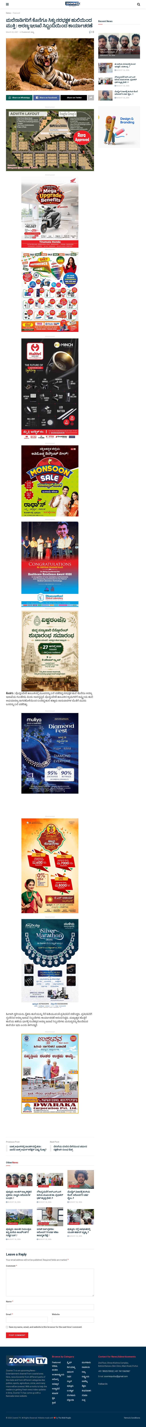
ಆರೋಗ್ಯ (55, 1379)
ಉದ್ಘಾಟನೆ (56, 1388)
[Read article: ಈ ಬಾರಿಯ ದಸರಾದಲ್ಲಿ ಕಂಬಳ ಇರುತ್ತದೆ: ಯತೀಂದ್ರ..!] (105, 68)
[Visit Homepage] (73, 4)
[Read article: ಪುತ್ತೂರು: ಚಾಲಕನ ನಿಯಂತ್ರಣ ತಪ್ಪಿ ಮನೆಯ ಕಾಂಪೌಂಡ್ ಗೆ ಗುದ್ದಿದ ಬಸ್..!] (19, 1216)
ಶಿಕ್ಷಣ (84, 1386)
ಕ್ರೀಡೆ (54, 1403)
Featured (16, 13)
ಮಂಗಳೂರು (86, 1362)
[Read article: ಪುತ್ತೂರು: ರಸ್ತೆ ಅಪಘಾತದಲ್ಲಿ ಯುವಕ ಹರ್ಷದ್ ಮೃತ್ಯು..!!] (80, 1216)
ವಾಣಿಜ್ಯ (84, 1381)
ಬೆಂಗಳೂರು (71, 1395)
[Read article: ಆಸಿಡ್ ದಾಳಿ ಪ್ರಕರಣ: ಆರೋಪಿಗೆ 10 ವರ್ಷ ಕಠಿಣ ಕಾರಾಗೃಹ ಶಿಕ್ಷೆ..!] (50, 1216)
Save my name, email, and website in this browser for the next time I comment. (45, 1327)
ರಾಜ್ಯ (32, 32)
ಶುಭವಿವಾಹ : (87, 1390)
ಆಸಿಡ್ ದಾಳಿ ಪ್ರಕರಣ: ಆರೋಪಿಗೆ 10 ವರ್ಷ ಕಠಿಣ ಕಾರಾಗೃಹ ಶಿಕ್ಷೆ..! (48, 1232)
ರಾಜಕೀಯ (86, 1367)
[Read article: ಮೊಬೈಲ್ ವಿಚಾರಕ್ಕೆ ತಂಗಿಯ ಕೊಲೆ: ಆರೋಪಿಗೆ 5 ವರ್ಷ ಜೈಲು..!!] (80, 1179)
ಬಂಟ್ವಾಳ (70, 1390)
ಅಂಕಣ (55, 1370)
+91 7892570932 (105, 1371)
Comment (11, 1265)
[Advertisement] (49, 805)
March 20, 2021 (12, 32)
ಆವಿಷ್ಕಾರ (55, 1384)
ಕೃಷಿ (53, 1398)
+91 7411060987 (122, 1371)
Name (9, 1301)
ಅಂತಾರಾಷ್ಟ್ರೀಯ (58, 1374)
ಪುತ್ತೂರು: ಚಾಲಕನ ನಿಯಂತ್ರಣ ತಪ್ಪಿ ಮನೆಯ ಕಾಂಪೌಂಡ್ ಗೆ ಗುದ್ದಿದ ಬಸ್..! (18, 1232)
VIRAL (55, 1366)
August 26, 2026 (14, 1202)
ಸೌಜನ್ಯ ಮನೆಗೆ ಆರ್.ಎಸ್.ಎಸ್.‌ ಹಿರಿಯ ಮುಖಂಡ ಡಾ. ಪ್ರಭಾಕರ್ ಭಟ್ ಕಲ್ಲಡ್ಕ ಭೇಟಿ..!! (50, 1194)
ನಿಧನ (69, 1376)
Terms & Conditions (132, 1418)
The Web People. (64, 1418)
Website (56, 1314)
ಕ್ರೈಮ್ (69, 1362)
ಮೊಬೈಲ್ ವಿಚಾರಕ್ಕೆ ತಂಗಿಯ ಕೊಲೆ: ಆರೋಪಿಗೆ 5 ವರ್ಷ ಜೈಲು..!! (78, 1194)
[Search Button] (138, 4)
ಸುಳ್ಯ (83, 1400)
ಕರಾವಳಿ (55, 1393)
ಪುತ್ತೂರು (70, 1386)
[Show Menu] (7, 4)
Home (8, 13)
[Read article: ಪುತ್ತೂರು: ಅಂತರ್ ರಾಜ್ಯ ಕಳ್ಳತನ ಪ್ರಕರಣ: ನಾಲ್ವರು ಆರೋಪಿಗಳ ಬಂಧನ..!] (19, 1179)
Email (9, 1314)
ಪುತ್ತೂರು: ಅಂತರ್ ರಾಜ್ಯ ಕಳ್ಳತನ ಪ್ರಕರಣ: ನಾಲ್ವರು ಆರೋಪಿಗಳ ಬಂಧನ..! (19, 1194)
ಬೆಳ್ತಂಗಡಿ (70, 1400)
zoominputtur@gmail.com (116, 1376)
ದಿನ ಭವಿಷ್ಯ (71, 1367)
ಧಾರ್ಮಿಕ (70, 1372)
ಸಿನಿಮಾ (84, 1395)
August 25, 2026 (44, 1239)
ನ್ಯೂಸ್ (69, 1381)
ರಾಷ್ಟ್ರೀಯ (85, 1376)
